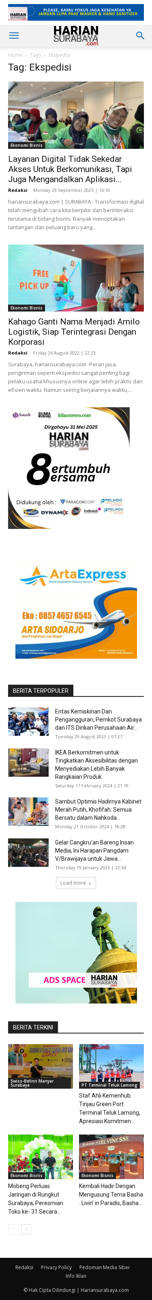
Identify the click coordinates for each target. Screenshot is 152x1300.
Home (15, 55)
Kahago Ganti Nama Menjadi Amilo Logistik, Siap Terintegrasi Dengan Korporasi (74, 332)
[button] (14, 36)
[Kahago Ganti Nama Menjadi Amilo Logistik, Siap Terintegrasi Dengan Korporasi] (76, 278)
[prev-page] (13, 1229)
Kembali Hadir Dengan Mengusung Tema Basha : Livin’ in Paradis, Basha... (111, 1194)
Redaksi (18, 190)
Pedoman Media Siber (104, 1267)
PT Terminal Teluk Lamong (109, 1085)
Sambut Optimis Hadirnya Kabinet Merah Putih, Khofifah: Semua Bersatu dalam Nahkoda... (98, 809)
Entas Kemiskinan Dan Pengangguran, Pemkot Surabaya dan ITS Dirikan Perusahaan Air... (98, 719)
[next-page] (26, 1229)
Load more (73, 882)
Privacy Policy (56, 1267)
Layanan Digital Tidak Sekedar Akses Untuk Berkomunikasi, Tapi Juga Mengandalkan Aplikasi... (70, 169)
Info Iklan (76, 1275)
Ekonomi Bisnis (27, 145)
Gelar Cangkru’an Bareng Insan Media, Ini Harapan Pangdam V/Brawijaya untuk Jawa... (94, 850)
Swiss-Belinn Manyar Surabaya (32, 1083)
